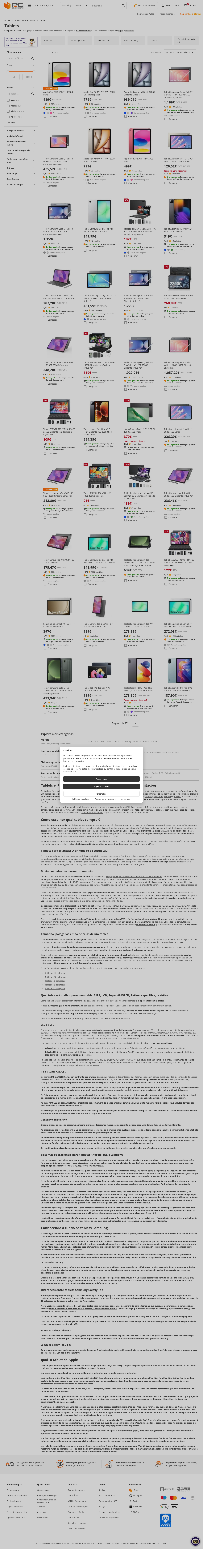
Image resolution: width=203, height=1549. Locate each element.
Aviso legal (126, 799)
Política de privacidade (105, 799)
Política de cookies (80, 799)
